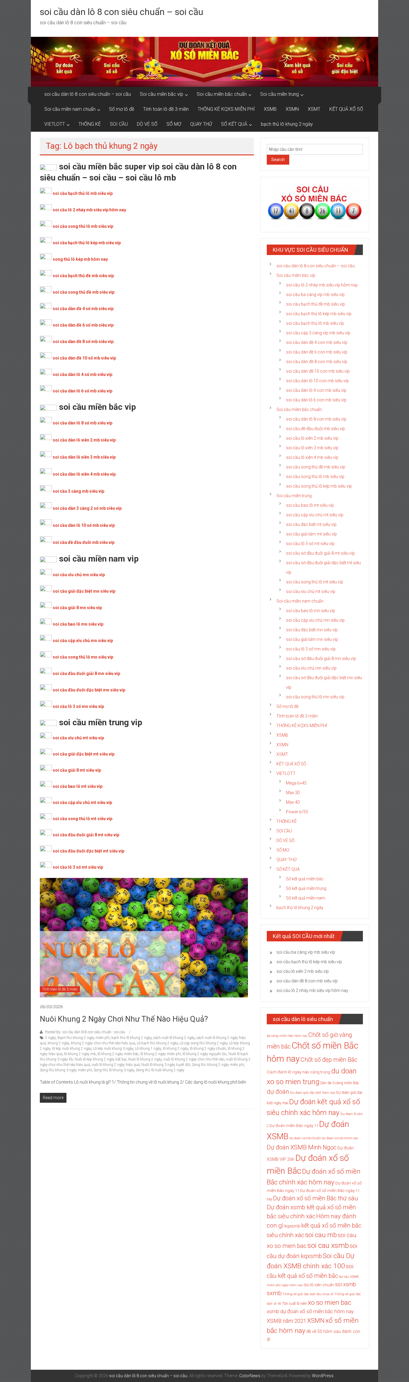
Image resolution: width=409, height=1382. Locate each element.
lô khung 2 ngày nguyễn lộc (205, 1054)
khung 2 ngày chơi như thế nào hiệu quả (103, 1043)
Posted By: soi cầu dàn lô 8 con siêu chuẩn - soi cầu (85, 1032)
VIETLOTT (54, 124)
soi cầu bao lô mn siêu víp (78, 624)
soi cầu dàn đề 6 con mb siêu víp (316, 352)
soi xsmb (345, 1284)
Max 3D (293, 792)
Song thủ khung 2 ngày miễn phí (218, 1065)
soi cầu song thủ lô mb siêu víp (83, 226)
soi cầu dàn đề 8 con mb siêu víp (316, 361)
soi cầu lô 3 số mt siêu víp (78, 867)
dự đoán (278, 1091)
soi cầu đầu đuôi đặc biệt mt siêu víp (88, 851)
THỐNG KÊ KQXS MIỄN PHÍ (226, 109)
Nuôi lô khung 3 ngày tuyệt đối (165, 1065)
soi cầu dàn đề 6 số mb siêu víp (83, 325)
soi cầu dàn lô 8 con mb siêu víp (316, 419)
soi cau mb (321, 1235)
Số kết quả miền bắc (305, 878)
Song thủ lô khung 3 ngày (114, 1070)
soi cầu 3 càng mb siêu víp (78, 491)
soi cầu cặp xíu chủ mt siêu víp (314, 514)
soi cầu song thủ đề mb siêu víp (83, 292)
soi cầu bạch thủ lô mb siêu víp (83, 193)
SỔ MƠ (173, 124)
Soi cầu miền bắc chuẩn (222, 94)
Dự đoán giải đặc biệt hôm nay (312, 1093)
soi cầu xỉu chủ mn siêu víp (79, 574)
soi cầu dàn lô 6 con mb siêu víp (316, 400)
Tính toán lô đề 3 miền (166, 109)
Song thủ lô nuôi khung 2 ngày (160, 1070)
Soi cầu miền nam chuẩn (70, 109)
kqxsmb (292, 1226)
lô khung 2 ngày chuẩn (208, 1048)
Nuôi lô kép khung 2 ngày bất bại (100, 1059)
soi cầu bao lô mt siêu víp (77, 786)
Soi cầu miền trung (279, 94)
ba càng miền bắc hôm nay (287, 1036)
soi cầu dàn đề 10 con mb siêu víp (318, 371)
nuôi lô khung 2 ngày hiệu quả (116, 1065)
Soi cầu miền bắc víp (161, 94)
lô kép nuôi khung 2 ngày (71, 1048)
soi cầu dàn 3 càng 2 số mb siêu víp (87, 508)
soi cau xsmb (328, 1245)
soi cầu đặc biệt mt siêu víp (311, 524)
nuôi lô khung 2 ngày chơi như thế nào (193, 1059)
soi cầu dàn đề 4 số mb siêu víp (83, 308)
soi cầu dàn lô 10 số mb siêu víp (84, 525)
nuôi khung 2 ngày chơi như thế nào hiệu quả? (124, 1018)
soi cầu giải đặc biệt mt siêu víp (83, 754)
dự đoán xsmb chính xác (340, 1138)
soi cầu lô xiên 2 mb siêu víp (312, 438)
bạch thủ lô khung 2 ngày (287, 124)
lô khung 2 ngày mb (80, 1054)
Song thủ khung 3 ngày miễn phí (66, 1070)
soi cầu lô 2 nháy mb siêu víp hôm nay (89, 209)
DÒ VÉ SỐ (147, 124)
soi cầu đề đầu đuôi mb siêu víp (83, 542)
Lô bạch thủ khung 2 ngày (157, 1043)
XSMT (314, 109)
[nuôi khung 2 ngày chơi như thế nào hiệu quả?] (144, 937)
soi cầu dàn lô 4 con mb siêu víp (316, 390)
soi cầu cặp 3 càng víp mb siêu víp (318, 332)
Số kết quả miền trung (306, 888)
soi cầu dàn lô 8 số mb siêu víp (82, 423)
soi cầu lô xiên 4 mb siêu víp (312, 457)
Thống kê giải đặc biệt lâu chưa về (308, 1294)
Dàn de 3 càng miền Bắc (339, 1083)
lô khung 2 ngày (175, 1048)
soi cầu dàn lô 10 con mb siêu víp (317, 380)
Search (278, 159)
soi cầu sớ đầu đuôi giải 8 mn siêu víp (321, 658)
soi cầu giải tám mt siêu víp (311, 534)
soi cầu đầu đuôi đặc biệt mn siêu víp (89, 690)
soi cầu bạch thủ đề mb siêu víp (83, 275)
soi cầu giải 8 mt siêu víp (77, 770)
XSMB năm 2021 (286, 1321)
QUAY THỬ (201, 124)
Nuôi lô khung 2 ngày (145, 1059)
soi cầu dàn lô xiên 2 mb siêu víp (84, 440)
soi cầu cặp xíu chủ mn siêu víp (315, 620)
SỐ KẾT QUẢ (234, 124)
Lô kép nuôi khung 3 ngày (113, 1048)
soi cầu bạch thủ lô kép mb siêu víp (87, 242)
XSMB (270, 109)
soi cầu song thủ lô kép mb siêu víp (319, 486)
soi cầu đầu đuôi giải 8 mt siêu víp (86, 834)
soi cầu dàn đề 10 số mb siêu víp (84, 358)
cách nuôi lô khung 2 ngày (174, 1038)
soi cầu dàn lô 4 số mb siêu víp (82, 374)
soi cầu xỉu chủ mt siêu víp (78, 737)
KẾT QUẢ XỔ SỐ (346, 109)
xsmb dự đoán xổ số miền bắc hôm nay (310, 1311)
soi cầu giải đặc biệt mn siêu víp (84, 591)
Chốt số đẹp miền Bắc (329, 1059)
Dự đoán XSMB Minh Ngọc (302, 1147)
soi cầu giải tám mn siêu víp (312, 639)
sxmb (274, 1293)
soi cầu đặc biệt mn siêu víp (312, 629)
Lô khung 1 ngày (148, 1048)
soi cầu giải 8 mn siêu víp (77, 607)
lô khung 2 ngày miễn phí (160, 1054)
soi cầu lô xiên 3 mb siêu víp (312, 447)
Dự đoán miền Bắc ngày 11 (293, 1125)
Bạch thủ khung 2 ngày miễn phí (83, 1038)
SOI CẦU (119, 124)
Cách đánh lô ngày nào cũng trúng (298, 1072)
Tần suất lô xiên (294, 1303)
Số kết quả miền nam (305, 898)
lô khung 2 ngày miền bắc (118, 1054)
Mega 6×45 (296, 783)
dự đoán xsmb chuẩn (305, 1138)
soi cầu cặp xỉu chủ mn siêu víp (83, 640)
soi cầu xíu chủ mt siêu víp (310, 591)
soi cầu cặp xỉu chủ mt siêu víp (82, 802)
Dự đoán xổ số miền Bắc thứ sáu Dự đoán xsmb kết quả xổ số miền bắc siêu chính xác (312, 1207)
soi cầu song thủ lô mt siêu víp (82, 818)
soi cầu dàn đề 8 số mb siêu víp (83, 341)
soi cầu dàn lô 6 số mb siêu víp (82, 391)
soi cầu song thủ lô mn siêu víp (83, 657)
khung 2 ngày (58, 1043)
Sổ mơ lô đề (121, 109)
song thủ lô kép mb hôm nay (80, 259)
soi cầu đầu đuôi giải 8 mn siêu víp (86, 673)
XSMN (292, 109)
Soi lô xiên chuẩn (319, 1285)
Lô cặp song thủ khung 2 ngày (203, 1043)
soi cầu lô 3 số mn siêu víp (78, 706)
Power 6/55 (297, 811)
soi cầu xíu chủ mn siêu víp (311, 668)
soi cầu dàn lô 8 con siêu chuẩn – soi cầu (121, 12)
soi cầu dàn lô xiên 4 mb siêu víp (84, 474)
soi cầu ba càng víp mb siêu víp (315, 294)
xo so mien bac (329, 1302)
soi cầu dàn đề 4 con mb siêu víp (316, 342)
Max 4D (293, 802)
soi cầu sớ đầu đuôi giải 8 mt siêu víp (320, 553)
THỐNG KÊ (89, 124)
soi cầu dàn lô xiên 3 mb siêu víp (84, 457)
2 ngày (50, 1038)
